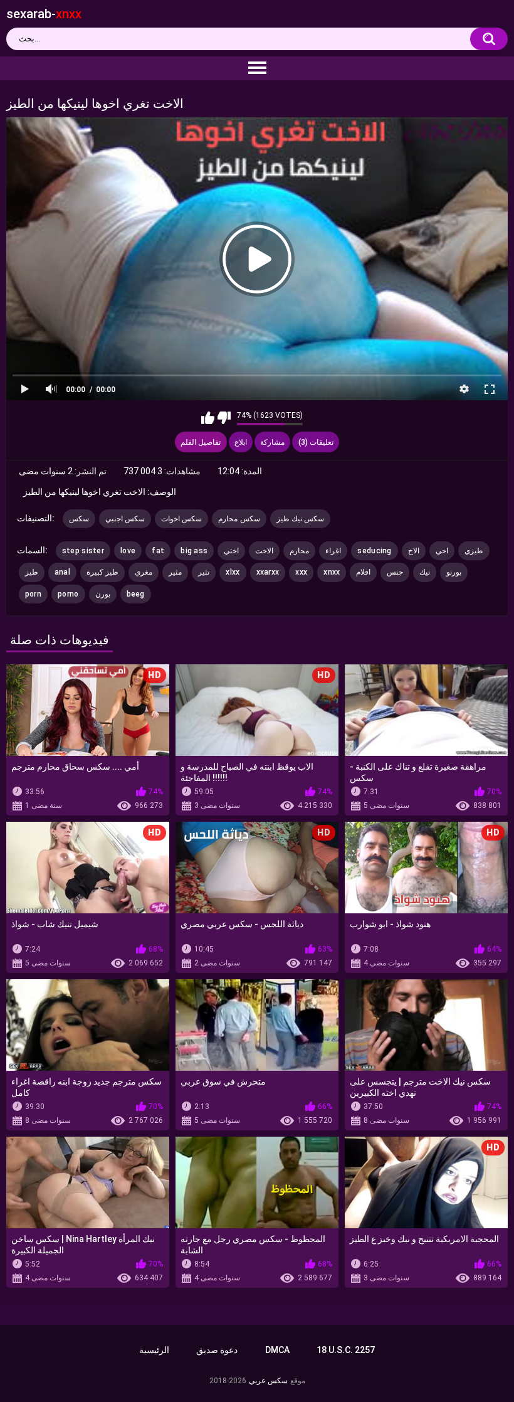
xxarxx (268, 572)
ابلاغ (240, 442)
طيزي (473, 550)
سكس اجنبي (125, 518)
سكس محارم (239, 518)
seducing (374, 550)
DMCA (277, 1350)
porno (68, 594)
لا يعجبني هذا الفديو (224, 418)
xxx (301, 572)
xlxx (232, 572)
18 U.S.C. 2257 (346, 1350)
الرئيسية (154, 1350)
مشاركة (272, 442)
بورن (102, 594)
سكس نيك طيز (300, 518)
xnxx (331, 572)
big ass (194, 550)
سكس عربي (268, 1380)
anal (62, 572)
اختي (231, 550)
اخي (442, 550)
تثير (203, 572)
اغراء (333, 550)
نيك (424, 572)
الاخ (413, 550)
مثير (175, 572)
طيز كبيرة (102, 572)
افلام (363, 572)
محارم (299, 550)
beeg (136, 594)
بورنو (453, 572)
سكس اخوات (181, 518)
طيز (31, 572)
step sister (83, 550)
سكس (79, 518)
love (127, 550)
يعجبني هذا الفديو (207, 418)
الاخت (264, 550)
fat (158, 550)
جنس (395, 572)
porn (33, 594)
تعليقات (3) (315, 442)
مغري (143, 572)
